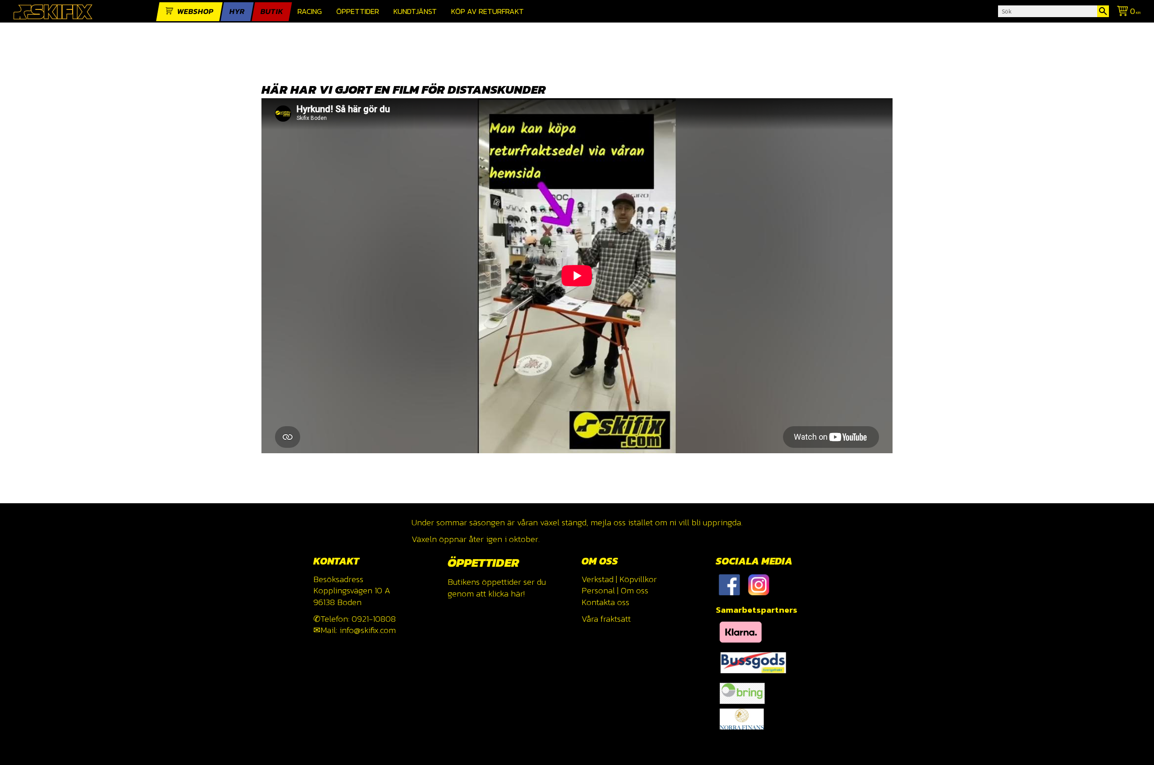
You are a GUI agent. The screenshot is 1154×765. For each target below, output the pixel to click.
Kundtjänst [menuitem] (415, 11)
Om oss (634, 590)
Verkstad (598, 579)
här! (518, 593)
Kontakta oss (605, 602)
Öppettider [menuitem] (357, 11)
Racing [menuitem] (310, 11)
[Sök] (1103, 11)
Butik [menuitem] (272, 11)
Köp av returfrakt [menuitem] (487, 11)
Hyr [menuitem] (237, 11)
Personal (598, 590)
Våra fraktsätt (606, 618)
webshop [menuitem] (195, 11)
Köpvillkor (638, 579)
